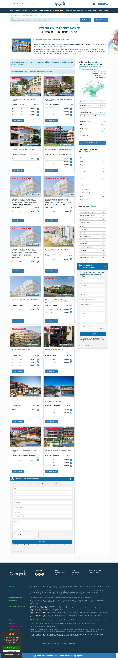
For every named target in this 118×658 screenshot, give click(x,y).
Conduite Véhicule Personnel (69, 612)
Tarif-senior (58, 636)
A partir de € (64, 309)
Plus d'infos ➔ (18, 120)
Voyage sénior (64, 623)
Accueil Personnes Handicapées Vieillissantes (93, 591)
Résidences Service (15, 597)
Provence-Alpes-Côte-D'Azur (92, 257)
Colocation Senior (69, 620)
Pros (100, 10)
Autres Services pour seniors (50, 617)
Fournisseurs (34, 629)
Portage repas (89, 608)
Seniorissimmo (34, 634)
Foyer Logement (72, 591)
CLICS (50, 602)
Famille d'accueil (84, 592)
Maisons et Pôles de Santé (70, 636)
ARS (31, 600)
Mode (51, 623)
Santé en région (46, 600)
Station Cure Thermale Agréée (79, 623)
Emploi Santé (34, 626)
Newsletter (32, 4)
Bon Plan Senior (35, 588)
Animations (94, 592)
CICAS (65, 606)
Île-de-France (92, 240)
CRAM (32, 602)
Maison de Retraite (36, 591)
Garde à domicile (65, 608)
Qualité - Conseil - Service (56, 629)
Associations (86, 602)
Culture (56, 588)
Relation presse (94, 573)
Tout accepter (11, 648)
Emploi (106, 10)
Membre (95, 4)
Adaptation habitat (99, 620)
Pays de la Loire (92, 254)
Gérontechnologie (59, 631)
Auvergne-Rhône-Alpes (92, 212)
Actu (11, 10)
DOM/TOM (92, 229)
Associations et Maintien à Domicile (83, 611)
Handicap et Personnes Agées (99, 586)
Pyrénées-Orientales (92, 193)
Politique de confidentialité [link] (11, 654)
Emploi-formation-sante (37, 636)
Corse (81, 226)
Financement (69, 629)
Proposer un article (95, 570)
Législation (48, 594)
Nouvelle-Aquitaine (92, 247)
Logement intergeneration (84, 620)
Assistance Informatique (63, 611)
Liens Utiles (13, 600)
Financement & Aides (37, 594)
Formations (43, 626)
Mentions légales (60, 573)
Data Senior (63, 588)
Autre (83, 594)
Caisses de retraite (75, 602)
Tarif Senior (45, 623)
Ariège (82, 158)
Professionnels (14, 629)
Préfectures (91, 600)
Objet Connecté (92, 631)
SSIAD (62, 609)
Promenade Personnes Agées (88, 612)
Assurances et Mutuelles (61, 602)
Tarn (92, 196)
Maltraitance (95, 602)
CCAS (42, 602)
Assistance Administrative (45, 611)
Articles (38, 586)
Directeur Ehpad (75, 594)
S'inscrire (101, 4)
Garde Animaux (53, 615)
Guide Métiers (51, 626)
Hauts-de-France (92, 236)
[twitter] (14, 4)
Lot (81, 182)
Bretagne (92, 219)
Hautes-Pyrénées (85, 189)
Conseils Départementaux (78, 600)
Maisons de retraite (30, 10)
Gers (81, 175)
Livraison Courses (78, 608)
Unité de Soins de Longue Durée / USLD (42, 592)
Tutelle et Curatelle (36, 603)
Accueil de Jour (62, 591)
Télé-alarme (99, 615)
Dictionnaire (65, 594)
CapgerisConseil (45, 634)
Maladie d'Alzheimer (49, 591)
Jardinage (62, 615)
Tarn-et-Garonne (85, 200)
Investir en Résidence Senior (58, 597)
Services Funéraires (67, 617)
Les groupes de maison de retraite (67, 592)
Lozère (82, 186)
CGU (56, 570)
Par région (33, 597)
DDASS (103, 600)
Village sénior (47, 620)
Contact (24, 4)
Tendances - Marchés (46, 631)
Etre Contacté (101, 20)
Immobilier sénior (57, 620)
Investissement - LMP (81, 629)
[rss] (17, 4)
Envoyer (42, 542)
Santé (43, 588)
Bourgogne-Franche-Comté (92, 215)
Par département (43, 597)
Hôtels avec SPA (35, 623)
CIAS (46, 602)
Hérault (92, 179)
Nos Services (34, 631)
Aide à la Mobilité (53, 612)
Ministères (37, 600)
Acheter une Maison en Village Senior (80, 597)
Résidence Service (45, 10)
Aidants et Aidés (73, 586)
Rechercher (86, 20)
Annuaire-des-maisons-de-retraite (92, 634)
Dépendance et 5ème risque (58, 586)
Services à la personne (74, 10)
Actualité (12, 586)
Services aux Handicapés (50, 609)
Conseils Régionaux (63, 600)
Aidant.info (49, 636)
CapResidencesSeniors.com (60, 634)
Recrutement (43, 629)
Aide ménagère (54, 608)
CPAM (37, 602)
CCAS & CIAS (52, 606)
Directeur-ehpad (75, 634)
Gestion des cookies (70, 643)
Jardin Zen (93, 623)
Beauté (56, 623)
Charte (57, 575)
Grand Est (92, 233)
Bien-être (88, 10)
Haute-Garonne (92, 172)
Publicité (75, 575)
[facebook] (11, 4)
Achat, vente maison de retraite (76, 631)
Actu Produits (84, 586)
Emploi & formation (15, 626)
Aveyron (82, 165)
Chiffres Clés (56, 594)
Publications (49, 588)
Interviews (45, 586)
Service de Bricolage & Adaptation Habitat (80, 615)
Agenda (18, 10)
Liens (94, 10)
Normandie (92, 243)
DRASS (98, 600)
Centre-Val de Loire (92, 222)
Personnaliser (11, 651)
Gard (92, 168)
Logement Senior (58, 10)
